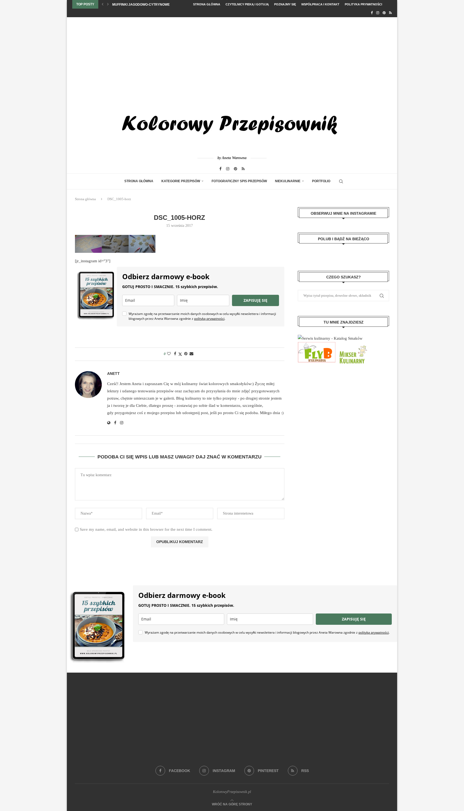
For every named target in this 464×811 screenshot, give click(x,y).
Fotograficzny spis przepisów (239, 181)
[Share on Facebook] (175, 354)
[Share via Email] (191, 354)
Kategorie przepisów (180, 181)
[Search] (341, 181)
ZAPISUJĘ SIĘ (255, 300)
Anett (113, 373)
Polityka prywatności (363, 4)
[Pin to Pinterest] (185, 354)
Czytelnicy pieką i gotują (247, 4)
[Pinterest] (384, 13)
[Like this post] (169, 354)
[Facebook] (372, 13)
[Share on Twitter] (180, 354)
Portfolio (321, 181)
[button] (102, 4)
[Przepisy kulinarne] (352, 345)
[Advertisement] (232, 57)
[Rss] (390, 13)
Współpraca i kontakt (320, 4)
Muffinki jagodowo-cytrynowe (141, 4)
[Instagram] (377, 13)
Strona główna (206, 4)
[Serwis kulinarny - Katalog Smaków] (330, 338)
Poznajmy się (285, 4)
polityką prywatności (209, 318)
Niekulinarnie (287, 181)
